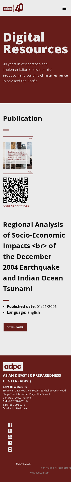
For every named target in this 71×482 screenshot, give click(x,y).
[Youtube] (10, 437)
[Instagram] (10, 449)
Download (14, 327)
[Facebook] (10, 425)
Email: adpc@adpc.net (15, 408)
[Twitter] (10, 431)
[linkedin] (10, 443)
